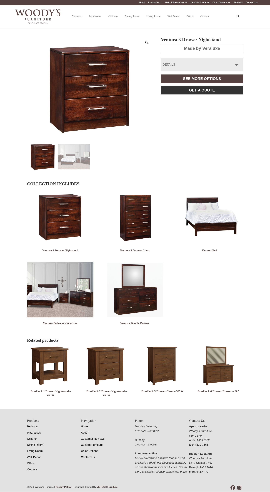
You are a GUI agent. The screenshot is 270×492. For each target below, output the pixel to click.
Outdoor (204, 16)
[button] (147, 42)
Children (113, 16)
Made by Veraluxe (202, 48)
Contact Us (252, 2)
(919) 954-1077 (198, 472)
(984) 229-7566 (198, 444)
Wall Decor (174, 16)
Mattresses (95, 16)
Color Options (220, 2)
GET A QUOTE (202, 90)
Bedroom (77, 16)
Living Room (153, 16)
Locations (153, 2)
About (142, 2)
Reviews (238, 2)
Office (190, 16)
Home (84, 426)
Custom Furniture (200, 2)
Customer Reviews (93, 438)
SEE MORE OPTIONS (202, 79)
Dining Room (132, 16)
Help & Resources (174, 2)
